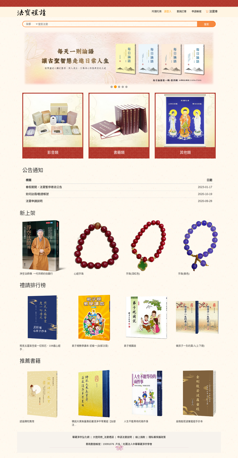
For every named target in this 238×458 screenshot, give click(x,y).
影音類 (52, 152)
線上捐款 (140, 437)
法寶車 (213, 11)
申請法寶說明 (124, 437)
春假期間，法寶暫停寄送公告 (44, 187)
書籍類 (119, 152)
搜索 (206, 24)
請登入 (167, 11)
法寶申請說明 (34, 201)
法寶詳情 (43, 229)
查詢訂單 (181, 11)
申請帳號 (196, 11)
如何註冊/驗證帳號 (37, 194)
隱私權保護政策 (157, 437)
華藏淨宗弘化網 (80, 437)
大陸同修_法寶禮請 (103, 437)
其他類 (185, 152)
